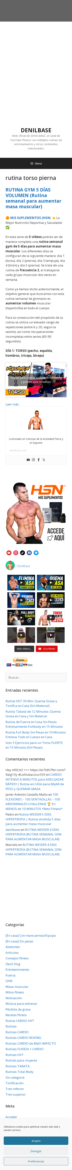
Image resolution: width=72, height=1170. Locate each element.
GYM (9, 981)
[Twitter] (43, 460)
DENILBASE (36, 130)
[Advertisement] (36, 59)
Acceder (11, 1117)
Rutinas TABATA (18, 1066)
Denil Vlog (13, 964)
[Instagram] (33, 460)
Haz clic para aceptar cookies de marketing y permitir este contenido (36, 380)
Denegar (36, 1151)
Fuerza (11, 975)
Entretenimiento (17, 969)
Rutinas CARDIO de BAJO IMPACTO (31, 1043)
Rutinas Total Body (19, 1072)
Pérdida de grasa (18, 1009)
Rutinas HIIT (15, 1055)
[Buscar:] (36, 677)
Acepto (36, 1141)
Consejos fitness (17, 958)
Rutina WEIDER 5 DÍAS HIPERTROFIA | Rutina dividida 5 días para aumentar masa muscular (33, 819)
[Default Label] (9, 552)
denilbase (13, 829)
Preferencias (36, 1161)
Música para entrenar (21, 1003)
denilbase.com (18, 450)
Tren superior (16, 1094)
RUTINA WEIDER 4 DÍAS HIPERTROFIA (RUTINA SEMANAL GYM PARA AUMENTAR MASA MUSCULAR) (33, 834)
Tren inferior (15, 1089)
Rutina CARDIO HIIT (20, 1021)
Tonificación (14, 1083)
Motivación (14, 998)
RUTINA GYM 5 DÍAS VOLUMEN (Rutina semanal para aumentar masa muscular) (33, 198)
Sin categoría (15, 1077)
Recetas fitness (16, 1015)
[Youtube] (28, 460)
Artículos (12, 952)
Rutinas (11, 1026)
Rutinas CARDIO (17, 1032)
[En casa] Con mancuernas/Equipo (31, 935)
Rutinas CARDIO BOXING (23, 1037)
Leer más (12, 404)
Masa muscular (17, 986)
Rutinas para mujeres (21, 1060)
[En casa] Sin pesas (19, 941)
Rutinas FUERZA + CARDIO (25, 1049)
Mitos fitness (15, 992)
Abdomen (13, 947)
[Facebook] (38, 460)
